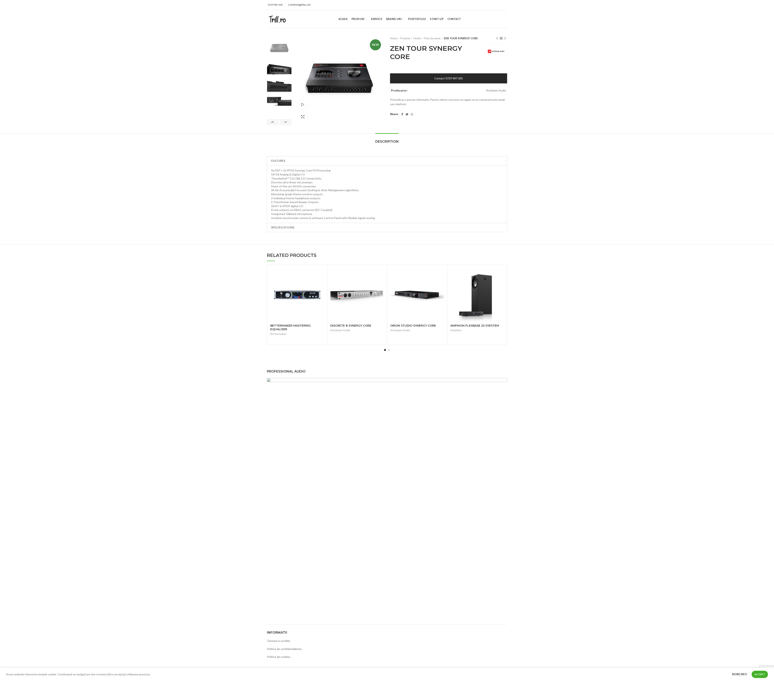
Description (387, 141)
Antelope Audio (340, 330)
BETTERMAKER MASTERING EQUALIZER (290, 327)
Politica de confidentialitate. (284, 649)
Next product (505, 38)
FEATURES (278, 160)
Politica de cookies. (279, 656)
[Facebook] (402, 114)
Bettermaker (278, 333)
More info (739, 674)
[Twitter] (407, 114)
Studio (417, 38)
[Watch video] (303, 105)
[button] (387, 160)
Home (393, 38)
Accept (759, 674)
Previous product (497, 38)
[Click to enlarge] (303, 117)
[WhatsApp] (412, 114)
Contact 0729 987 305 (448, 78)
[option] (279, 48)
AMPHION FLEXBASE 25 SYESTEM (474, 325)
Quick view (321, 274)
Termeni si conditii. (278, 641)
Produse (405, 38)
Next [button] (286, 122)
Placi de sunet (432, 38)
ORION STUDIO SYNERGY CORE (413, 325)
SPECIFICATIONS (282, 227)
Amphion (456, 330)
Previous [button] (273, 122)
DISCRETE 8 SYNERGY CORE (350, 325)
